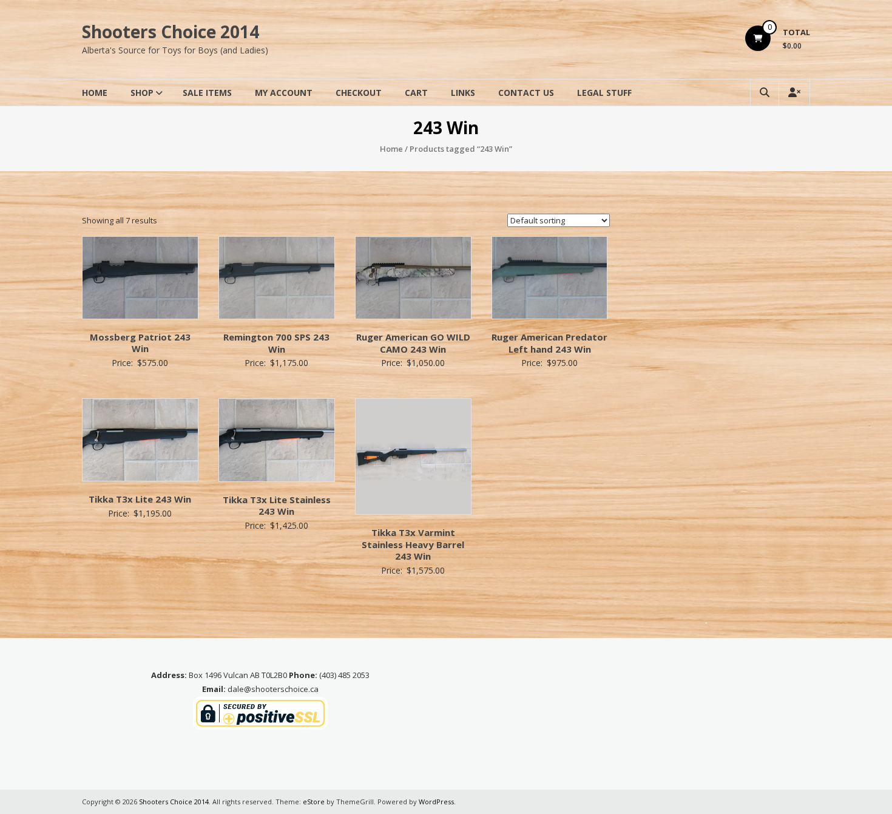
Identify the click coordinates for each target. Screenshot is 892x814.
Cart (416, 92)
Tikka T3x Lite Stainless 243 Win (277, 505)
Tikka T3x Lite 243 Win (140, 499)
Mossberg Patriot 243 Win (140, 343)
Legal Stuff (604, 92)
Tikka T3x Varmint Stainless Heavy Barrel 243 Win (413, 544)
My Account (284, 92)
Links (463, 92)
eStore (314, 801)
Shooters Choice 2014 (170, 31)
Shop (142, 92)
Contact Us (526, 92)
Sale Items (207, 92)
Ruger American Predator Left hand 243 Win (549, 343)
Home (94, 92)
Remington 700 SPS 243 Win (276, 343)
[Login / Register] (794, 93)
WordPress (436, 801)
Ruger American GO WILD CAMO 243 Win (413, 343)
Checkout (359, 92)
